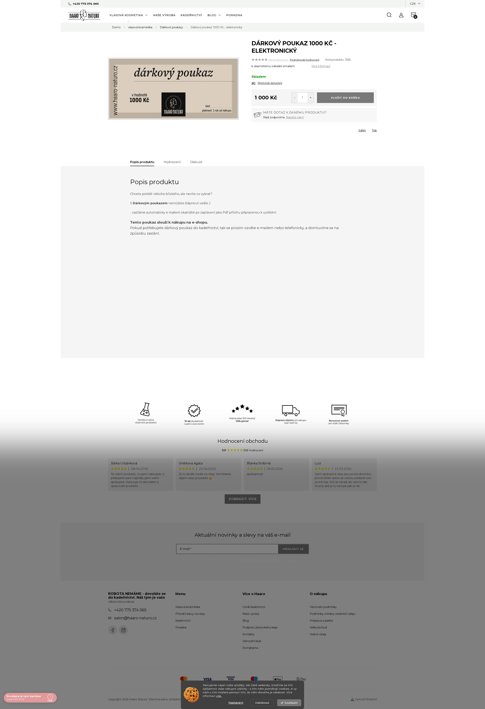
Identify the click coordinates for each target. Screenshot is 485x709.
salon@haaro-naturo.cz (135, 618)
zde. (219, 695)
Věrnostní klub (251, 641)
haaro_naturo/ (123, 630)
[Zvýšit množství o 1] (310, 98)
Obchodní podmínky (323, 607)
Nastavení (235, 702)
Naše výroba (250, 614)
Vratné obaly (318, 634)
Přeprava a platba (321, 620)
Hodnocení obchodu (242, 441)
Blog (245, 620)
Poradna (180, 627)
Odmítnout (262, 702)
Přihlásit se (293, 548)
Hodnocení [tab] (172, 162)
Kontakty (248, 634)
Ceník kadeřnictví (253, 607)
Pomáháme (250, 648)
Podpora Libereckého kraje (260, 627)
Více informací (320, 66)
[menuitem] (128, 15)
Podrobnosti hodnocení (304, 59)
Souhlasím (291, 702)
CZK (413, 3)
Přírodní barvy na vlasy (190, 614)
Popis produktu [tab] (142, 162)
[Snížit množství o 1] (295, 98)
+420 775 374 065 (130, 610)
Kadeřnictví (182, 620)
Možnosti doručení (270, 83)
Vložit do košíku (345, 97)
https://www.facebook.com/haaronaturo (112, 630)
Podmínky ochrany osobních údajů (332, 614)
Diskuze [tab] (196, 162)
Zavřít (273, 129)
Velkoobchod (318, 627)
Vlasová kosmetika (187, 607)
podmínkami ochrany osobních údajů (265, 559)
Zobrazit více (243, 499)
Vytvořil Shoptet (366, 699)
